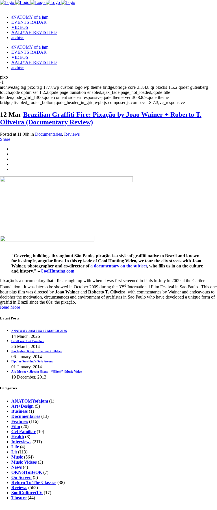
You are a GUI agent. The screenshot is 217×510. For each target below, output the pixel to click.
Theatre (19, 497)
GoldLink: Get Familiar (27, 341)
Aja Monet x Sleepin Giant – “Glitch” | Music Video (46, 371)
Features (19, 421)
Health (17, 436)
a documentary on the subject (118, 265)
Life (15, 446)
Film (15, 426)
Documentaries (48, 134)
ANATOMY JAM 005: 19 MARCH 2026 (39, 330)
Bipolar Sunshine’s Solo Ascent (32, 361)
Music (17, 457)
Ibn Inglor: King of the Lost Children (36, 351)
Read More (10, 307)
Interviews (21, 441)
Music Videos (24, 462)
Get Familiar (23, 431)
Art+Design (22, 406)
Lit (14, 452)
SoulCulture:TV (27, 492)
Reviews (72, 134)
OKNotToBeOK (26, 472)
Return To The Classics (33, 482)
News (16, 467)
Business (19, 411)
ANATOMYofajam (29, 401)
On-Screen (21, 477)
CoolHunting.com (57, 271)
